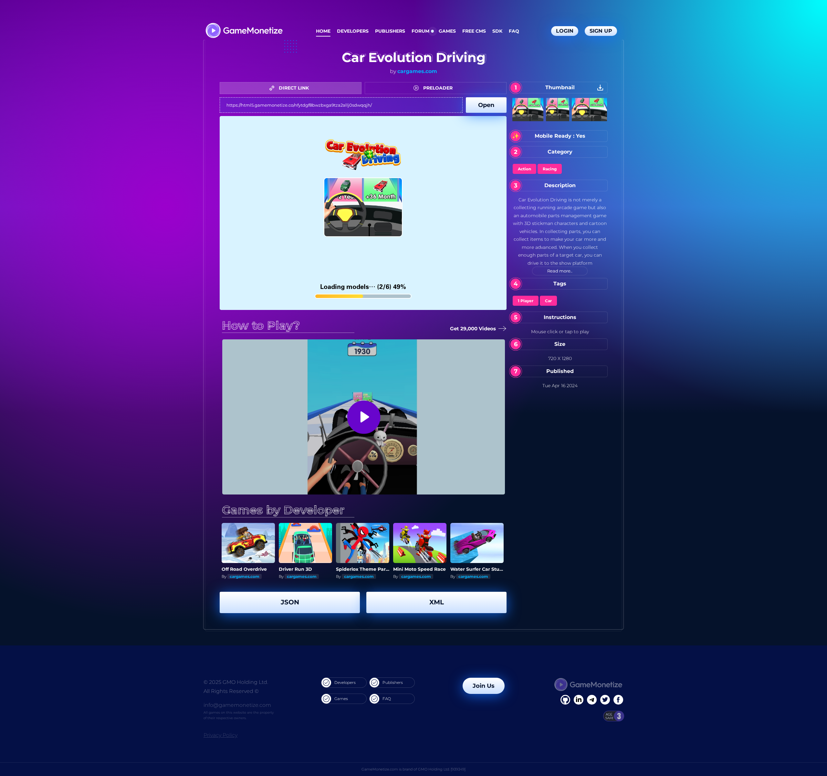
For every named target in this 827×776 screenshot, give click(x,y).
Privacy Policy (220, 735)
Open (486, 105)
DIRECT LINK (293, 88)
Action (524, 168)
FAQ (514, 31)
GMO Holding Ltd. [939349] (442, 769)
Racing (550, 168)
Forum (420, 31)
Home (323, 31)
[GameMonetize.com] (244, 31)
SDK (497, 31)
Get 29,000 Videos (473, 328)
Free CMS (474, 31)
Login (564, 31)
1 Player (525, 300)
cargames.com (417, 71)
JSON (290, 602)
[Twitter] (605, 700)
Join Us (484, 685)
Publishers (390, 31)
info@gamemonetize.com (237, 705)
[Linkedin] (592, 700)
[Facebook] (565, 700)
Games (447, 31)
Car (548, 300)
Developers (353, 31)
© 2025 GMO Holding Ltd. (236, 682)
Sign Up (601, 31)
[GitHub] (618, 700)
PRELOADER (437, 88)
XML (436, 602)
